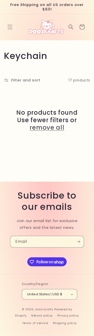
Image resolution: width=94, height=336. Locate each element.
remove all (47, 127)
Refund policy (42, 316)
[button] (10, 26)
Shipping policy (65, 323)
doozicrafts (44, 309)
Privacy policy (68, 316)
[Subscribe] (78, 242)
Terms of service (35, 323)
